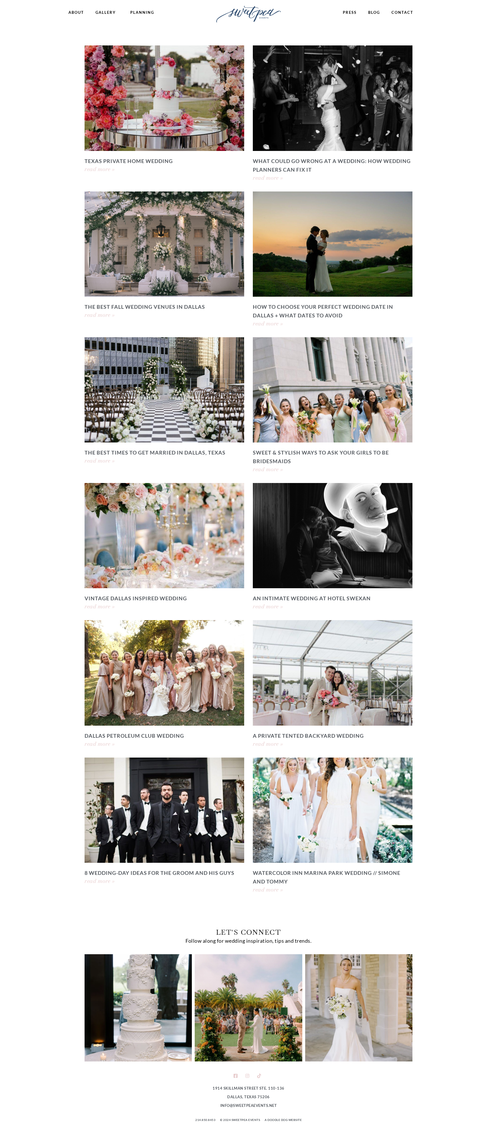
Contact (402, 12)
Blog (374, 12)
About (76, 12)
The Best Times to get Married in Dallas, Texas (155, 452)
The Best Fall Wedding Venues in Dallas (145, 307)
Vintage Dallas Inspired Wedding (136, 598)
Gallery (105, 12)
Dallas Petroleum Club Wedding (134, 736)
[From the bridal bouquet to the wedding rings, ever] (358, 1007)
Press (350, 12)
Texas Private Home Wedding (129, 161)
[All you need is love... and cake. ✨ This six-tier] (138, 1007)
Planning (142, 12)
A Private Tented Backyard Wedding (308, 736)
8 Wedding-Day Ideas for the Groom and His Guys (159, 873)
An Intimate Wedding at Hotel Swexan (312, 598)
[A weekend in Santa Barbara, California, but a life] (248, 1007)
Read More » (100, 169)
